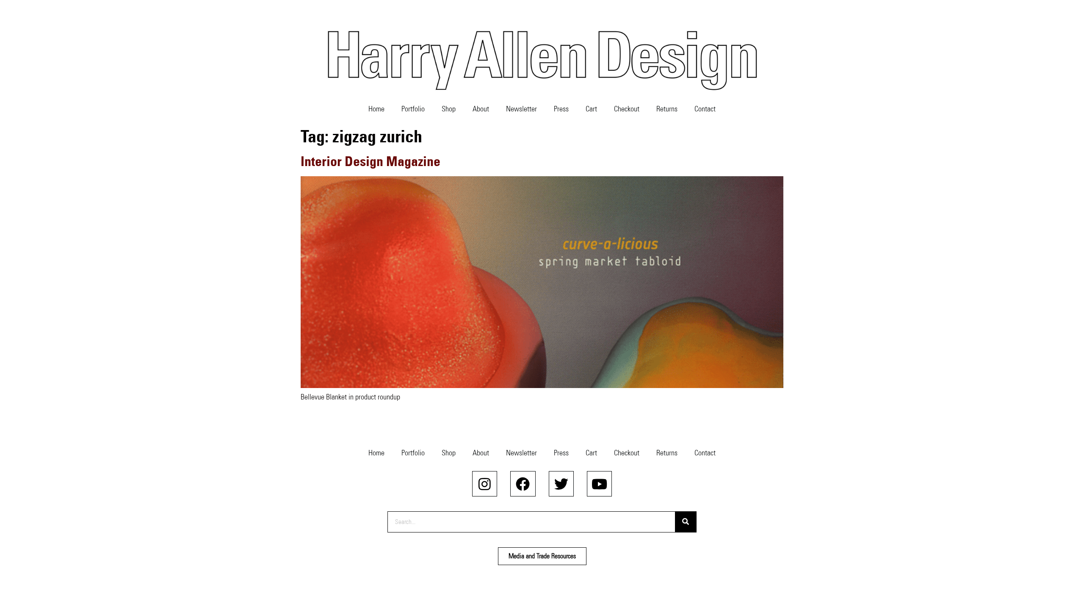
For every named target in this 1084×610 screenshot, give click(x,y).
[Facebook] (522, 483)
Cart (591, 109)
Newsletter (521, 109)
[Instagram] (484, 483)
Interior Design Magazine (370, 161)
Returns (667, 109)
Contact (705, 109)
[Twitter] (561, 483)
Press (561, 109)
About (481, 109)
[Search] (685, 522)
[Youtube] (599, 483)
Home (376, 109)
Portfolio (413, 109)
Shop (449, 109)
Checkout (626, 109)
